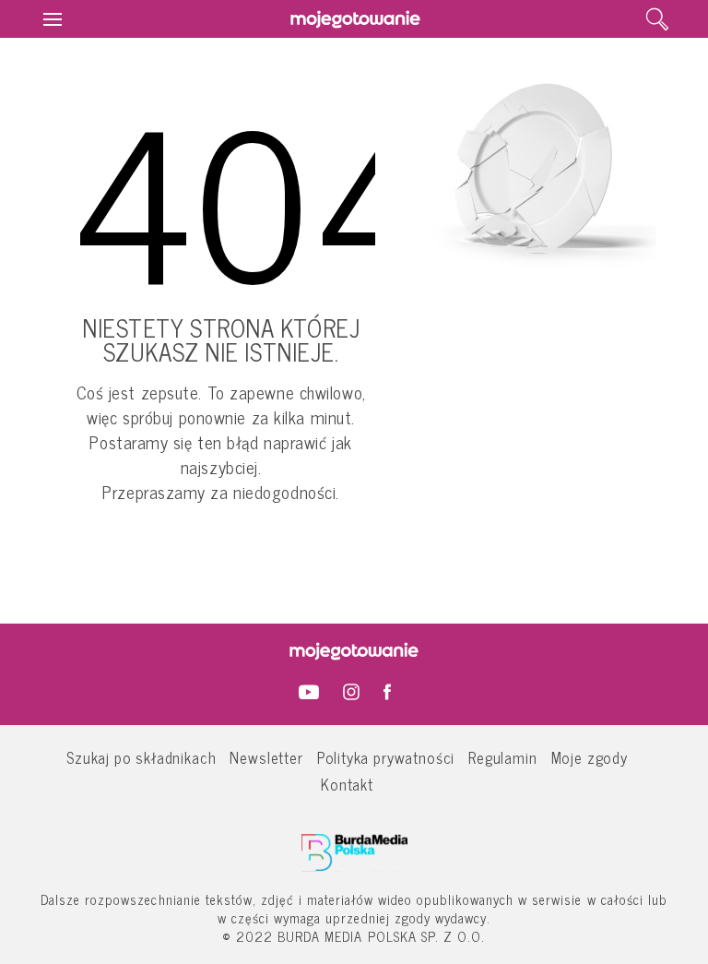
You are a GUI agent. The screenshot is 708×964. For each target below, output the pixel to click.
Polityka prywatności (386, 756)
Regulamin (502, 756)
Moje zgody (589, 756)
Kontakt (347, 783)
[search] (657, 19)
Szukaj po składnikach (141, 756)
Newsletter (266, 756)
